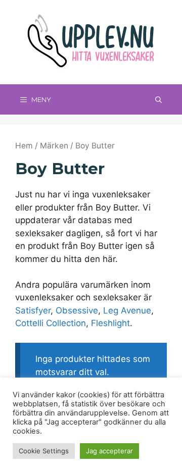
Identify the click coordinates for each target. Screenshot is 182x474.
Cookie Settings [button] (44, 451)
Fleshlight (110, 323)
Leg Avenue (127, 310)
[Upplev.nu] (91, 41)
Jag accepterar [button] (109, 451)
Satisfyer (33, 310)
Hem (24, 145)
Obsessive (77, 310)
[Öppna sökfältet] (158, 99)
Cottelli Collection (50, 323)
